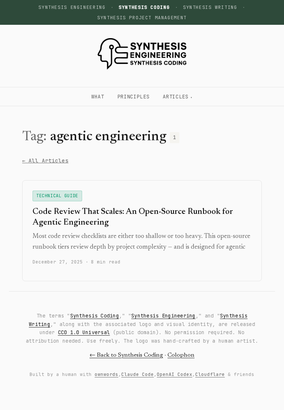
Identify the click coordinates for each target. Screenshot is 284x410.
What (97, 96)
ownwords (106, 374)
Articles (175, 96)
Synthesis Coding (94, 315)
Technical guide (57, 196)
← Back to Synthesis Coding (126, 355)
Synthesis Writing (210, 7)
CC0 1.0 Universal (84, 332)
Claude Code (137, 374)
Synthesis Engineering (71, 7)
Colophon (181, 355)
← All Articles (45, 160)
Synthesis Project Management (142, 17)
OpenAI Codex (174, 374)
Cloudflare (210, 374)
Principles (134, 96)
